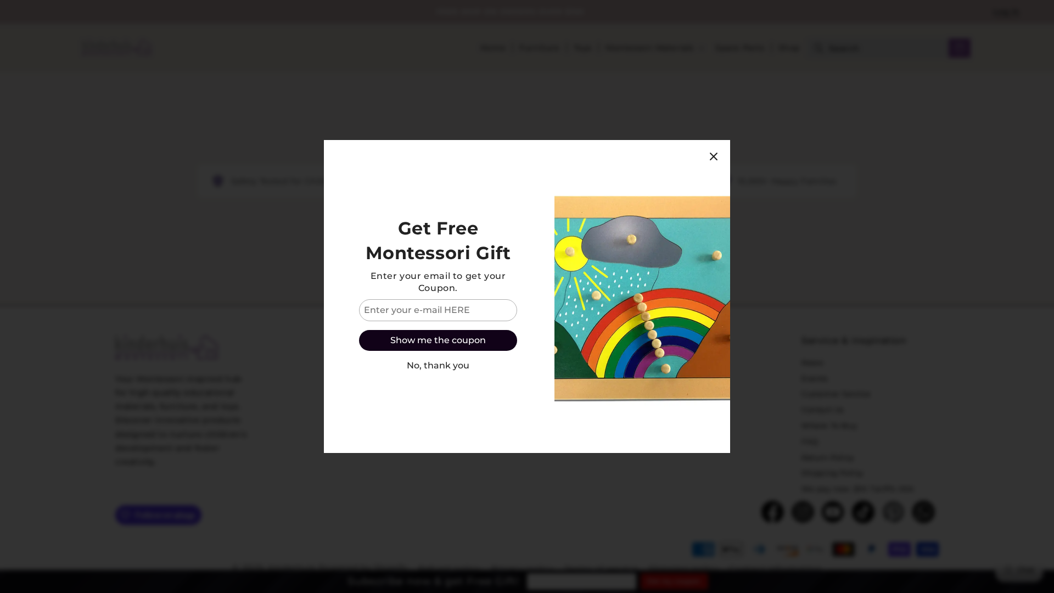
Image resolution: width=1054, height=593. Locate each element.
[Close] (713, 156)
